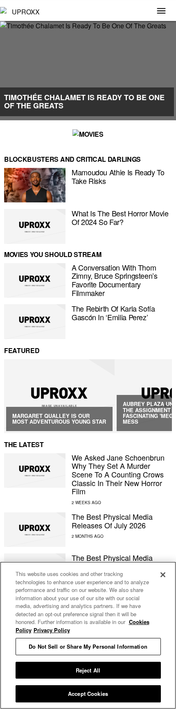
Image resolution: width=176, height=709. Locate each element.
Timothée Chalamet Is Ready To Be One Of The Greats (84, 101)
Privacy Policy (52, 630)
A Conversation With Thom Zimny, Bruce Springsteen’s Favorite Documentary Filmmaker (115, 280)
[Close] (163, 575)
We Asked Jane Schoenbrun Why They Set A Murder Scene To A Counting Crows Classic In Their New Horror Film (118, 474)
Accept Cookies (88, 694)
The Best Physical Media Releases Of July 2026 (112, 520)
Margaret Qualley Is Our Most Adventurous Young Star (59, 418)
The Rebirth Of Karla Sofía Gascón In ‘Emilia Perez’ (113, 312)
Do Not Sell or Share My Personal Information (88, 646)
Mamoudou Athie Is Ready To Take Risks (118, 176)
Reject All (88, 670)
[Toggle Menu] (161, 11)
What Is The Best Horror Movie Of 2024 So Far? (120, 217)
